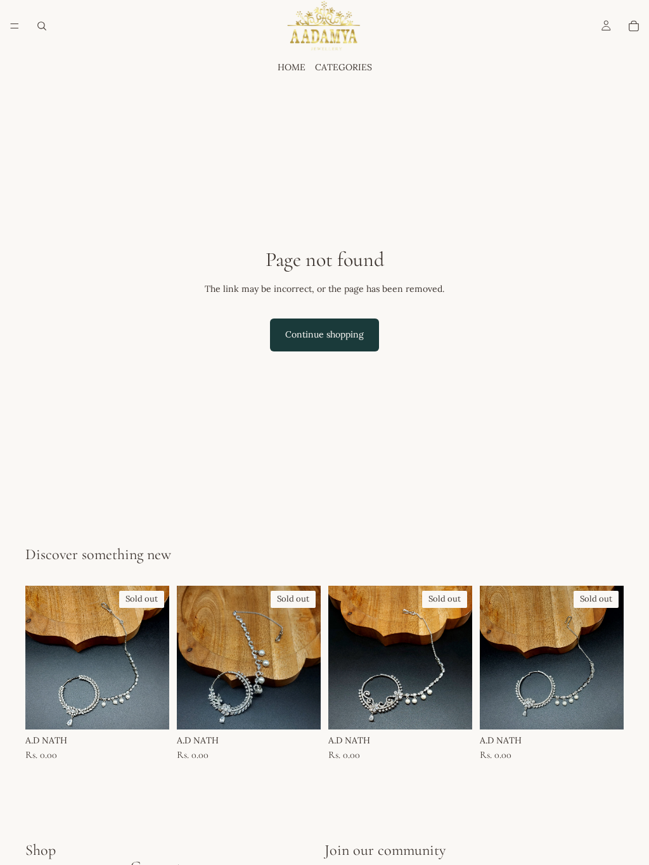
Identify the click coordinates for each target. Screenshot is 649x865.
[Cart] (634, 26)
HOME (291, 67)
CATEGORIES (343, 67)
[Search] (42, 26)
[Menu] (14, 26)
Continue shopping (324, 334)
